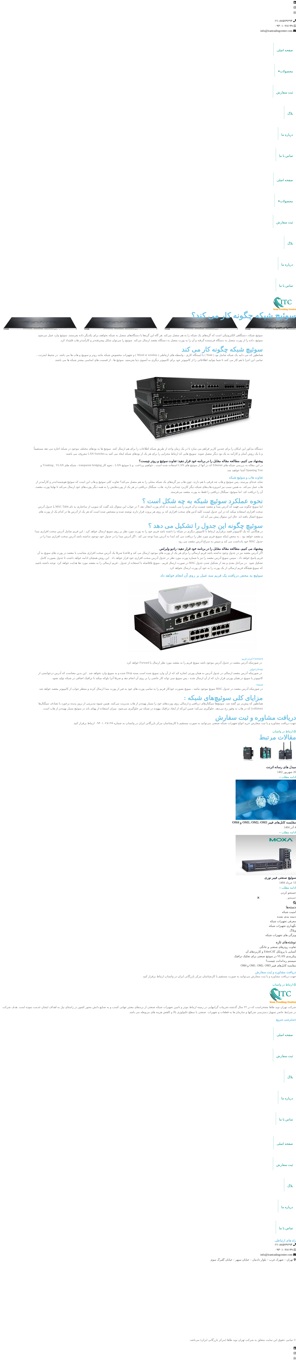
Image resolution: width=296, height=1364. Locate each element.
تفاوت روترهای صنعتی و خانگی (277, 947)
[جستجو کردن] (294, 902)
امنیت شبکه (289, 912)
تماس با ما (286, 155)
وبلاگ (293, 930)
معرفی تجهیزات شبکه (278, 327)
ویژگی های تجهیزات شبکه (280, 935)
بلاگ (290, 113)
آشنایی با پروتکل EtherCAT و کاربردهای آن (271, 951)
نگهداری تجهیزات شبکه (282, 925)
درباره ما (287, 134)
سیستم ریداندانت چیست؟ (281, 960)
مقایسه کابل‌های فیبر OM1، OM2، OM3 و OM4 (264, 822)
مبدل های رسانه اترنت (281, 767)
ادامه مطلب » (287, 777)
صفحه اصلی (285, 50)
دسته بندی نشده (286, 916)
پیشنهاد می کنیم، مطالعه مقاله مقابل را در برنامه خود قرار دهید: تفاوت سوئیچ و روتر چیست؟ (201, 461)
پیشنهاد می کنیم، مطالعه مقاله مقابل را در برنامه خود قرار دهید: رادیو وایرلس (211, 549)
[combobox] (278, 897)
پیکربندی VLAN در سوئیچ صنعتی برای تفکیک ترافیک (265, 956)
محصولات (286, 71)
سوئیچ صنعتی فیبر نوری (280, 878)
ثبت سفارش (284, 92)
